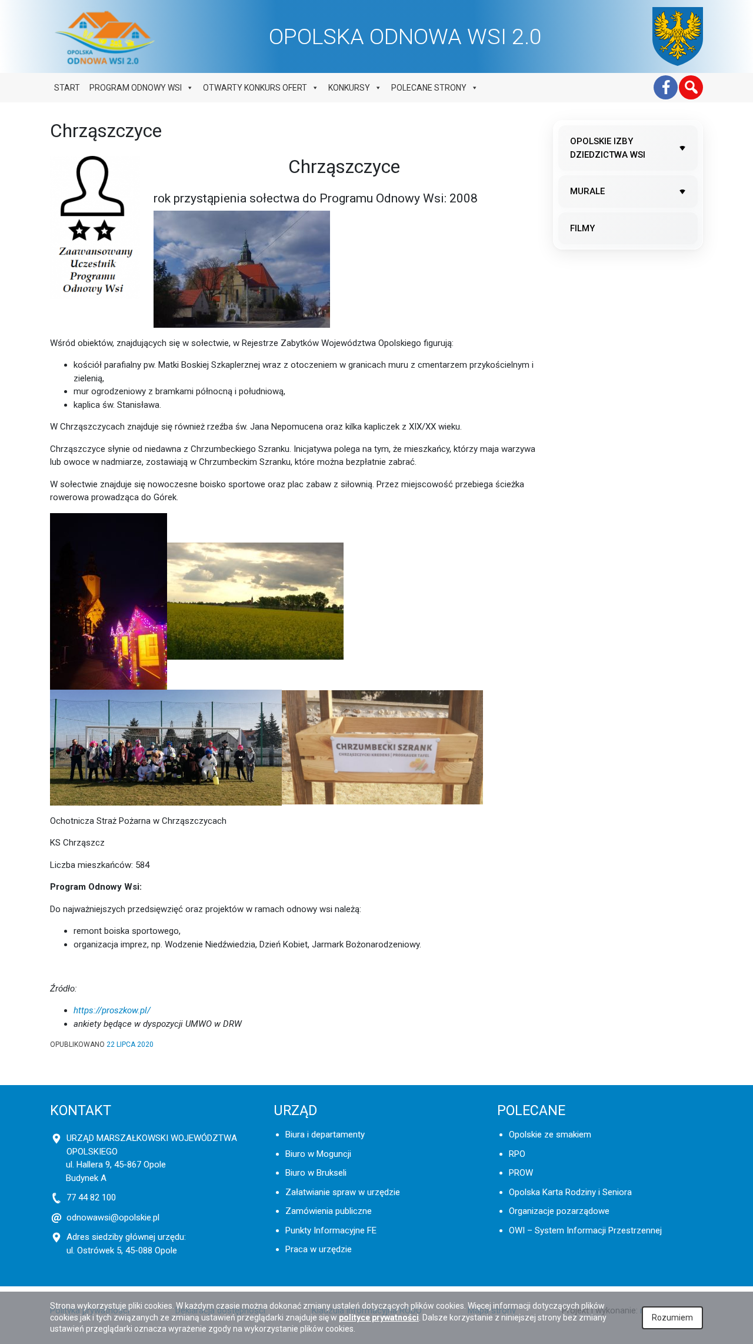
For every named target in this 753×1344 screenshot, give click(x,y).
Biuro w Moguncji (318, 1154)
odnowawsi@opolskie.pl (112, 1217)
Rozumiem (672, 1317)
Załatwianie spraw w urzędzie (342, 1192)
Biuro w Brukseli (315, 1172)
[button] (691, 87)
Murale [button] (587, 191)
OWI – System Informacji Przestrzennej (585, 1230)
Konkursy (349, 87)
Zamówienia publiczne (328, 1211)
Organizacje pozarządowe (559, 1211)
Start (67, 87)
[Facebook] (666, 87)
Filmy (582, 228)
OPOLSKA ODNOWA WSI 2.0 (405, 36)
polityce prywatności (379, 1317)
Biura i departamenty (325, 1134)
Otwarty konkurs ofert (255, 87)
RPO (517, 1154)
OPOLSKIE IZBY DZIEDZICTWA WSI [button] (607, 148)
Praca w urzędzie (318, 1249)
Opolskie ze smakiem (550, 1134)
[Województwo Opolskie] (677, 36)
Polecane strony (429, 87)
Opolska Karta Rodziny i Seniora (570, 1192)
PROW (521, 1172)
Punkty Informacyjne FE (330, 1230)
